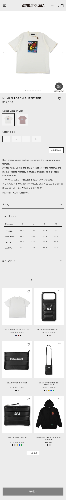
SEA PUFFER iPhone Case (49, 330)
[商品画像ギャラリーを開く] (59, 86)
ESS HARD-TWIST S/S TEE (17, 330)
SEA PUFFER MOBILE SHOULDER (49, 383)
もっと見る (33, 453)
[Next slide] (62, 52)
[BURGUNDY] (22, 120)
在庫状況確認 (56, 150)
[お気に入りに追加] (60, 98)
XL (37, 140)
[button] (6, 5)
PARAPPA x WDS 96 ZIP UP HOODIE (49, 438)
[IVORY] (8, 120)
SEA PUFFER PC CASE (17, 383)
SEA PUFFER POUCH (17, 437)
